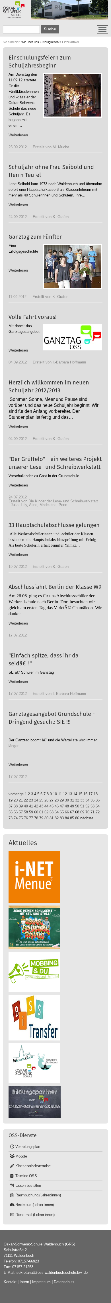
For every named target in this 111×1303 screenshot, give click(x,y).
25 (41, 800)
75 (21, 818)
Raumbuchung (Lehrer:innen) (38, 1195)
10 (55, 794)
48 (67, 806)
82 (57, 818)
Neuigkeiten (50, 42)
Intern (24, 1282)
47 (62, 806)
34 (87, 800)
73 (11, 818)
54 (98, 806)
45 (52, 806)
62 (46, 812)
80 (46, 818)
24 (36, 800)
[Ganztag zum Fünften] (72, 266)
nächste (86, 818)
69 (82, 812)
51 (82, 806)
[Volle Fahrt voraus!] (72, 337)
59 (31, 812)
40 (26, 806)
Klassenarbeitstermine (33, 1166)
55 (11, 812)
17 (90, 794)
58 (26, 812)
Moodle (21, 1156)
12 (65, 794)
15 (80, 794)
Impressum (41, 1282)
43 (41, 806)
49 (72, 806)
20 (16, 800)
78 (36, 818)
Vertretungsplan (27, 1147)
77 (31, 818)
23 (31, 800)
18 (96, 794)
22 (26, 800)
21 (21, 800)
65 (62, 812)
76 (26, 818)
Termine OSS (26, 1176)
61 (41, 812)
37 (11, 806)
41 (31, 806)
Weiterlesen (18, 135)
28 (57, 800)
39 (21, 806)
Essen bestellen (28, 1185)
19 (11, 800)
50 (77, 806)
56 (16, 812)
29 (62, 800)
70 (87, 812)
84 (67, 818)
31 (72, 800)
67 (72, 812)
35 (92, 800)
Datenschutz (64, 1282)
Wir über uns (30, 42)
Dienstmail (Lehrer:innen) (35, 1215)
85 (72, 818)
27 (52, 800)
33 (82, 800)
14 (75, 794)
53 (92, 806)
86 (77, 818)
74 (16, 818)
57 (21, 812)
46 (57, 806)
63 (52, 812)
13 (70, 794)
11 (60, 794)
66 (67, 812)
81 (52, 818)
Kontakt (10, 1282)
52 (87, 806)
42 (36, 806)
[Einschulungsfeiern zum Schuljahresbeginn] (72, 95)
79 (41, 818)
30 (67, 800)
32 (77, 800)
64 (57, 812)
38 (16, 806)
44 (46, 806)
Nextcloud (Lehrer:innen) (34, 1205)
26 (46, 800)
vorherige (16, 794)
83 (62, 818)
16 (85, 794)
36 (98, 800)
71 (92, 812)
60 (36, 812)
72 (98, 812)
